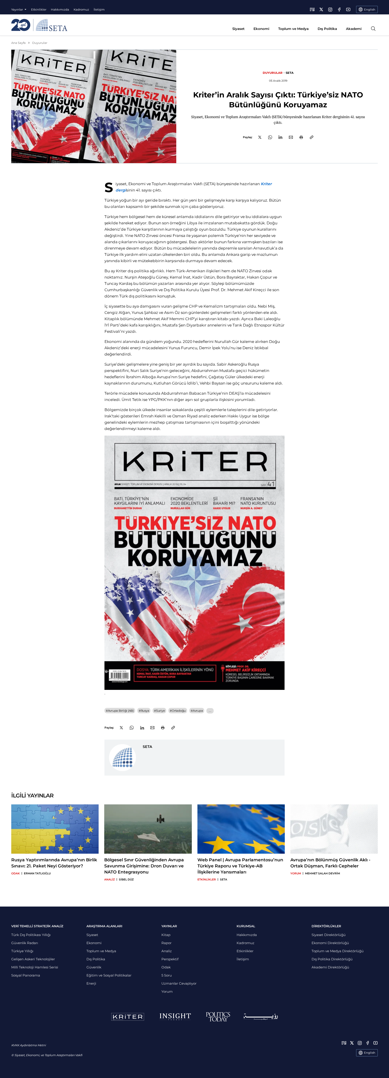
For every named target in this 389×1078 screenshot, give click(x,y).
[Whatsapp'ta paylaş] (270, 137)
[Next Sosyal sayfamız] (312, 9)
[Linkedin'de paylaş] (280, 137)
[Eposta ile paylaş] (291, 137)
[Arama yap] (373, 28)
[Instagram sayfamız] (330, 9)
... (210, 710)
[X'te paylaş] (260, 137)
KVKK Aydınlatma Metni (28, 1045)
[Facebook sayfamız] (339, 9)
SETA (290, 72)
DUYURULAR (273, 72)
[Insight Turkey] (175, 1016)
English (369, 1052)
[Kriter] (127, 1017)
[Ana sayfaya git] (39, 25)
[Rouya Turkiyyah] (261, 1016)
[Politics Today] (218, 1016)
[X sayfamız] (321, 9)
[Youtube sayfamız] (348, 9)
